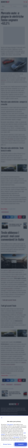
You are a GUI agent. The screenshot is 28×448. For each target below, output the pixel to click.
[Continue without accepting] (1, 417)
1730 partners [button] (10, 424)
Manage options (7, 444)
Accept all (20, 444)
